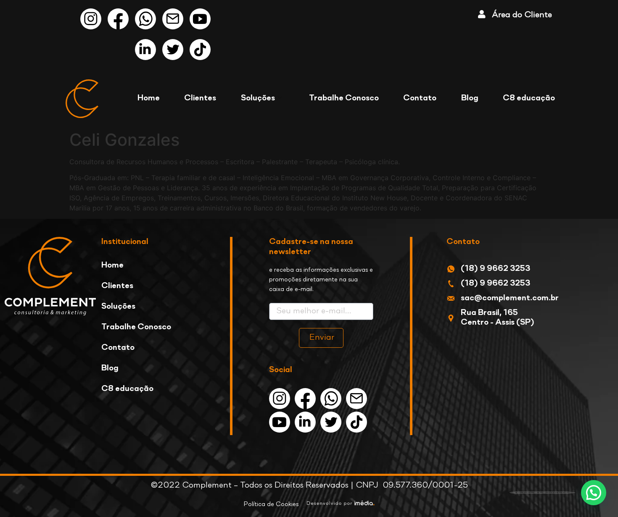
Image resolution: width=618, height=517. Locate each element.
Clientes (200, 98)
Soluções (258, 98)
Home (148, 98)
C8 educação (529, 98)
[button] (593, 492)
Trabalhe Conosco (344, 98)
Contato (419, 98)
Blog (469, 98)
